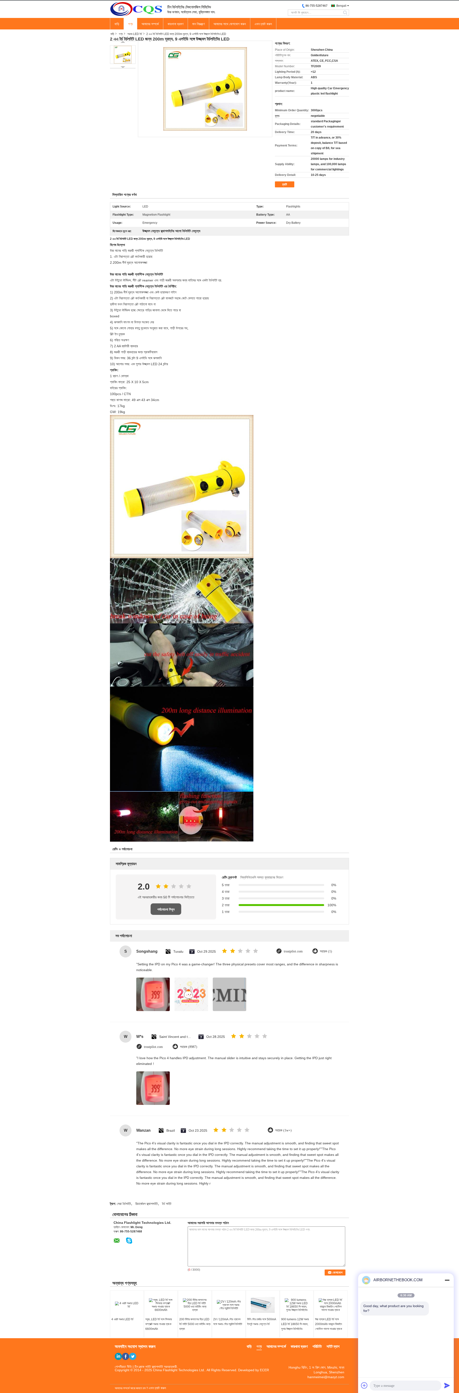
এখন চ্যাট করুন (263, 24)
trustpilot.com (293, 951)
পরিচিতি (317, 1346)
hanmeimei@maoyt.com (325, 1377)
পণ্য (130, 24)
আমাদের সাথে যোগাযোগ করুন (229, 24)
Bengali (341, 5)
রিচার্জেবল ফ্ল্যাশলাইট (146, 1204)
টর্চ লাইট (166, 1204)
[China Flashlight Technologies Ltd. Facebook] (125, 1356)
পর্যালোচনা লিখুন (166, 909)
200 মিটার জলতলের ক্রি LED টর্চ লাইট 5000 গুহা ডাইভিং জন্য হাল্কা (194, 1324)
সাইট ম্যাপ (333, 1346)
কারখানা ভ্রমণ (175, 24)
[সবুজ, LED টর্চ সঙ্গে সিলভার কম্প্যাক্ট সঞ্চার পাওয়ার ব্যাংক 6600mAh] (161, 1305)
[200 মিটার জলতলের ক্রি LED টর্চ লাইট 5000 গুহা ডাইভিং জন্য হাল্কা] (195, 1305)
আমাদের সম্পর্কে (150, 24)
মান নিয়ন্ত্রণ (198, 24)
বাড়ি (117, 24)
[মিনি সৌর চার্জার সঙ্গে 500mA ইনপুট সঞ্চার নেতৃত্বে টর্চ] (262, 1305)
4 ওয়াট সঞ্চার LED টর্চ (122, 1319)
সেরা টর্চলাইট (124, 1204)
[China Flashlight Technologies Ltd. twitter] (132, 1356)
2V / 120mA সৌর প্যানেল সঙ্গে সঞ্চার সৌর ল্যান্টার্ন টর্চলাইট (227, 1322)
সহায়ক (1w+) (283, 1130)
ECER (264, 1370)
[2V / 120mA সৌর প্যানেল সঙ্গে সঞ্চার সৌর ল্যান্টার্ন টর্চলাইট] (229, 1305)
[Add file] (364, 1385)
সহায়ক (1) (326, 951)
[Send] (447, 1385)
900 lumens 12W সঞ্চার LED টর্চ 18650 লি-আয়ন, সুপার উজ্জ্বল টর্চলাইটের (295, 1324)
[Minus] (447, 1280)
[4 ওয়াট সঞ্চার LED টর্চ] (127, 1305)
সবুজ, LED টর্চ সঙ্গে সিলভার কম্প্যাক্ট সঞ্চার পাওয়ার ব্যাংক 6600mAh (158, 1324)
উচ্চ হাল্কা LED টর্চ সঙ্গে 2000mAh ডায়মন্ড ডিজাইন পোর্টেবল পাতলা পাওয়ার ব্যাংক (328, 1324)
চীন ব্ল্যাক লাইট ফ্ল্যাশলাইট (149, 1367)
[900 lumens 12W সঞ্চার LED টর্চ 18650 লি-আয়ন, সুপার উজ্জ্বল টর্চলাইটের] (296, 1305)
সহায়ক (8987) (188, 1047)
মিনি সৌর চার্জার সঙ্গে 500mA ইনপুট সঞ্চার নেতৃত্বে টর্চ (261, 1322)
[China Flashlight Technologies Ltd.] (136, 9)
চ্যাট (284, 184)
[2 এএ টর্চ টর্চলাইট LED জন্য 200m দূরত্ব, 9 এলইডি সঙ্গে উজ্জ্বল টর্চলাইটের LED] (123, 54)
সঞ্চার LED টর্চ (134, 34)
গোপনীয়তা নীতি (123, 1367)
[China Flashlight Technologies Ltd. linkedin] (118, 1356)
